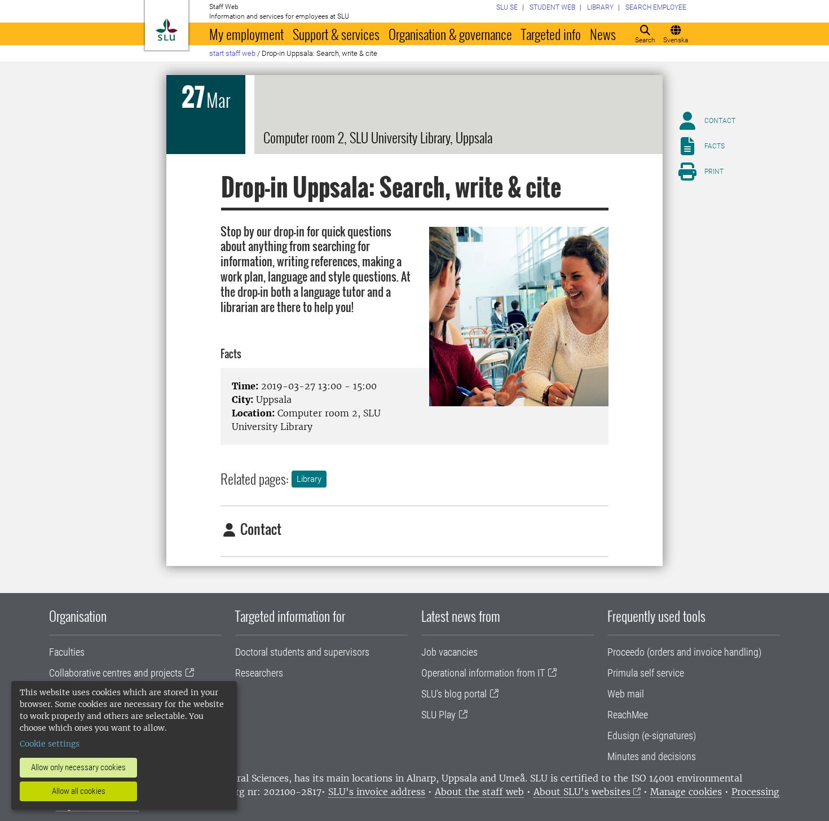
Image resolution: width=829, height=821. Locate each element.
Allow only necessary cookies (78, 767)
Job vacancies (449, 652)
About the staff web (479, 791)
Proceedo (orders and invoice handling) (684, 652)
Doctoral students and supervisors (302, 652)
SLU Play (438, 715)
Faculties (67, 652)
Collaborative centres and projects (115, 673)
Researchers (259, 673)
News (603, 34)
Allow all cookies (78, 791)
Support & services (336, 34)
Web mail (625, 694)
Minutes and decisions (651, 756)
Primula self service (645, 673)
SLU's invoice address (376, 791)
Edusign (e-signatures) (651, 735)
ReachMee (627, 715)
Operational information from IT (483, 673)
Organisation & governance (450, 34)
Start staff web (232, 53)
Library (309, 479)
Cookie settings (50, 744)
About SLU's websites (581, 791)
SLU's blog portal (454, 694)
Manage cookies (686, 791)
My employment (246, 34)
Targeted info (551, 34)
